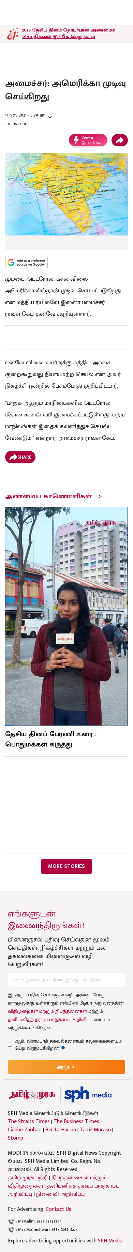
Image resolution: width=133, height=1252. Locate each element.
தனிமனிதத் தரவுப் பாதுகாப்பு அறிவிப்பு (50, 1019)
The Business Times (76, 1122)
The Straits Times (29, 1122)
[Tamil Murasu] (32, 1094)
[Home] (88, 1094)
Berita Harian (60, 1130)
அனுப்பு (66, 1066)
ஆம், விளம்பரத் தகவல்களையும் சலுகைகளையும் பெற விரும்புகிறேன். (68, 1044)
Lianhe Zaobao (25, 1130)
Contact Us (58, 1209)
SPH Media (110, 1240)
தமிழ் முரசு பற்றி (28, 1177)
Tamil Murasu (95, 1130)
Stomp (15, 1138)
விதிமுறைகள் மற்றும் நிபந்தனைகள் (47, 1011)
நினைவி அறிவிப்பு (60, 1194)
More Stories (66, 866)
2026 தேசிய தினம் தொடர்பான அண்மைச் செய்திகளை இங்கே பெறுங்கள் (68, 33)
